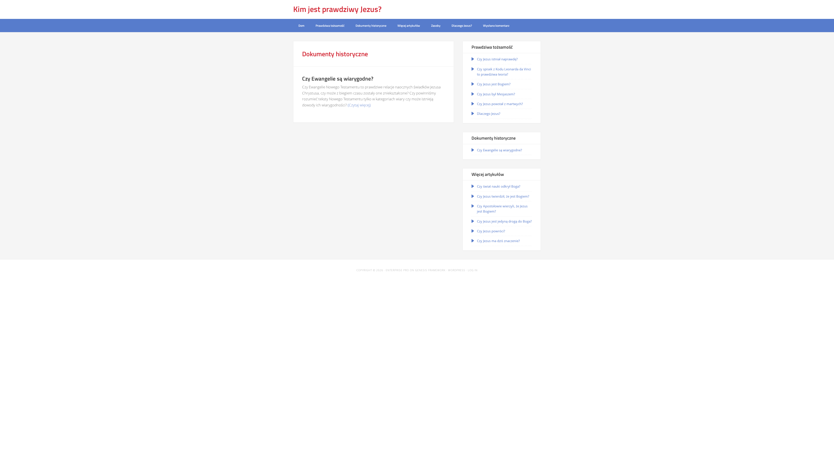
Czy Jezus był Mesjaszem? (496, 94)
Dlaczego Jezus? (488, 113)
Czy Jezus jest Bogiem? (493, 84)
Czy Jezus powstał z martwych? (500, 104)
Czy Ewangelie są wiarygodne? (499, 150)
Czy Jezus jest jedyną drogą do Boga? (504, 221)
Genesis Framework (430, 270)
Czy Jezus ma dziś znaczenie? (498, 241)
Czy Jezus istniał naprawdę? (497, 59)
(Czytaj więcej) (359, 104)
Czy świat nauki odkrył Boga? (498, 186)
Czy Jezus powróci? (491, 231)
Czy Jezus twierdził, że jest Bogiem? (503, 196)
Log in (473, 270)
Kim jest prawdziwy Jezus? (337, 9)
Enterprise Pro (397, 270)
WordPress (456, 270)
